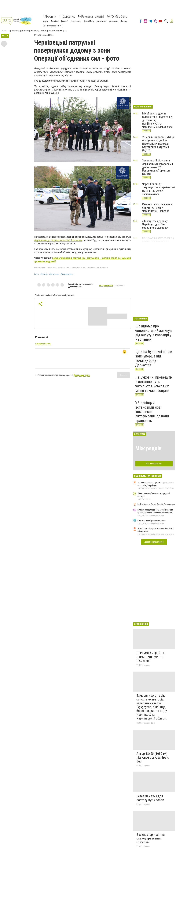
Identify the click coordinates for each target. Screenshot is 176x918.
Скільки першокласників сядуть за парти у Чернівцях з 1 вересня (157, 208)
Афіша (45, 21)
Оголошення (102, 21)
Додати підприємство (154, 542)
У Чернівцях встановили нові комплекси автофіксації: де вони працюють (152, 412)
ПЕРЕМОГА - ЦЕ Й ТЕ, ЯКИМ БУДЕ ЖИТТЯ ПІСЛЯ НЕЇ (150, 657)
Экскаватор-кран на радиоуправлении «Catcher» (150, 838)
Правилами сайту (82, 375)
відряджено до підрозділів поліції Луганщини (58, 240)
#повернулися (67, 274)
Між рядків (148, 448)
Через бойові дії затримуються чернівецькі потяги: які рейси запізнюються (158, 189)
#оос (36, 274)
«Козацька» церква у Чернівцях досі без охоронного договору (155, 224)
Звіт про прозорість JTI (52, 26)
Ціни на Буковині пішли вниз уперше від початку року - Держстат (153, 358)
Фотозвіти (113, 21)
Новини (51, 16)
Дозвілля (55, 21)
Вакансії (64, 21)
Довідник (69, 16)
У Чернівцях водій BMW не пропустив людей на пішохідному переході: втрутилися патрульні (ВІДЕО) (158, 143)
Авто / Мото (89, 21)
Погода (124, 21)
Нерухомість (76, 21)
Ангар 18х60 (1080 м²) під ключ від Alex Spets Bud (152, 757)
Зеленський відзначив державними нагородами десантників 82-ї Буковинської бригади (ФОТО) (157, 167)
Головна (4, 31)
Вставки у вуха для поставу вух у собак (150, 798)
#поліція (44, 274)
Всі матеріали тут (154, 463)
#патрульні (54, 274)
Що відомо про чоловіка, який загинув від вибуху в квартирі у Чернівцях (153, 333)
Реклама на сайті (92, 16)
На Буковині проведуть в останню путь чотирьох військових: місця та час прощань (153, 384)
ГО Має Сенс (118, 16)
